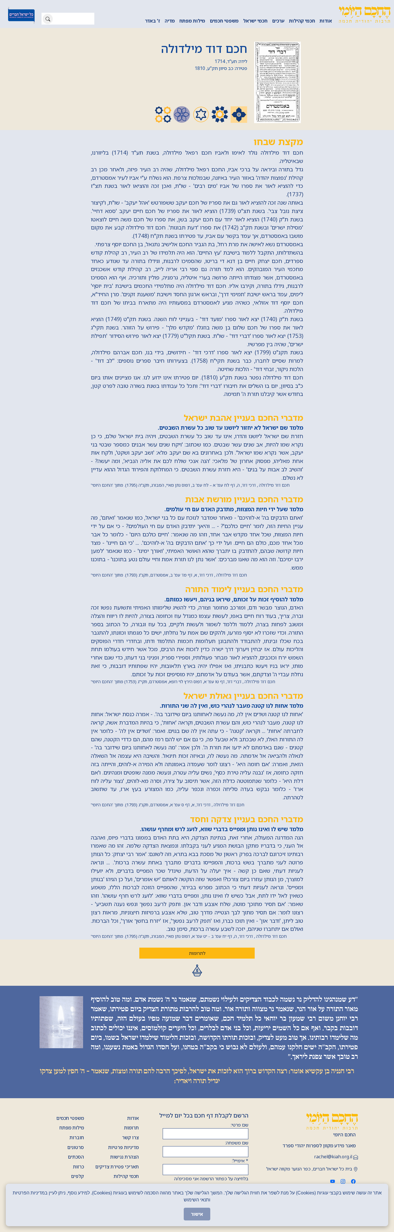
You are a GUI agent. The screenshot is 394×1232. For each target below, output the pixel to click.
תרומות (131, 1127)
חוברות (77, 1137)
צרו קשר (130, 1137)
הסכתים (76, 1157)
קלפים (77, 1176)
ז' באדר (152, 21)
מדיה (170, 21)
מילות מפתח (192, 21)
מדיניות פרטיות (123, 1147)
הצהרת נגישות (124, 1157)
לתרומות (197, 953)
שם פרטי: (239, 1125)
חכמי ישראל (255, 21)
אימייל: (240, 1160)
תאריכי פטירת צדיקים (117, 1167)
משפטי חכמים (224, 21)
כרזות (78, 1167)
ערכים (278, 21)
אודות (326, 21)
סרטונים (75, 1147)
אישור (197, 1214)
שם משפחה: (236, 1143)
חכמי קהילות (302, 21)
